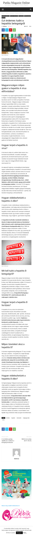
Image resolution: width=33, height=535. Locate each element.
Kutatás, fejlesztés (20, 13)
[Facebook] (3, 30)
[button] (31, 9)
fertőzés (8, 417)
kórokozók (19, 417)
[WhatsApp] (14, 30)
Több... (25, 532)
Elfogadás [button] (19, 532)
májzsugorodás (26, 417)
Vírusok (3, 17)
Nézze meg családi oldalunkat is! (11, 505)
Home (3, 13)
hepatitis (13, 417)
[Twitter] (6, 30)
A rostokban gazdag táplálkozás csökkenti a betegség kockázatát (8, 440)
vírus (3, 419)
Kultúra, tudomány (10, 13)
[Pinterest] (10, 30)
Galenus (5, 26)
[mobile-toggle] (2, 9)
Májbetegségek (27, 15)
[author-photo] (16, 456)
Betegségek (21, 15)
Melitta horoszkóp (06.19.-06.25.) (26, 439)
